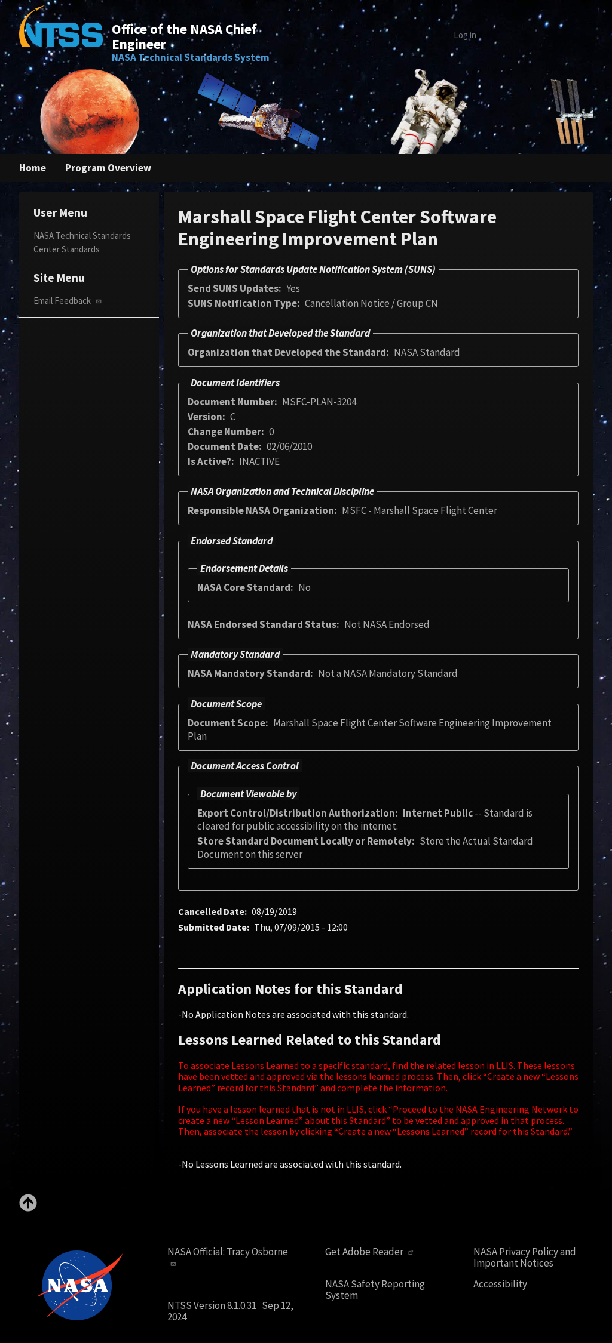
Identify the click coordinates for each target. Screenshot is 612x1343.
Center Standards (66, 249)
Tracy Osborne (257, 1251)
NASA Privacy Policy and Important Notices (524, 1257)
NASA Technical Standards (82, 235)
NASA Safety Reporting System (375, 1290)
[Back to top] (28, 1208)
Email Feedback (63, 300)
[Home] (61, 34)
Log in (465, 35)
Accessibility (500, 1284)
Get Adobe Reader (365, 1252)
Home (32, 167)
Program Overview (108, 167)
